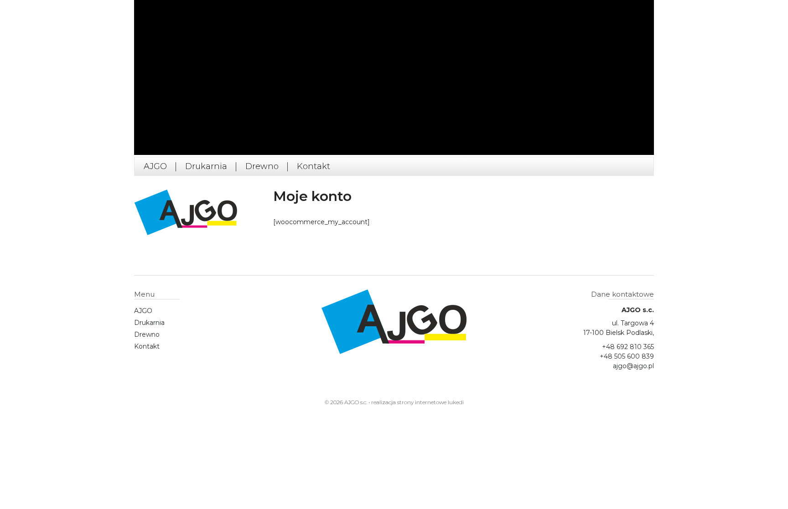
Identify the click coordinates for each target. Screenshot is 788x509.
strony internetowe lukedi (430, 402)
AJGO (155, 166)
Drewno (262, 166)
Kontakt (313, 166)
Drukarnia (206, 166)
